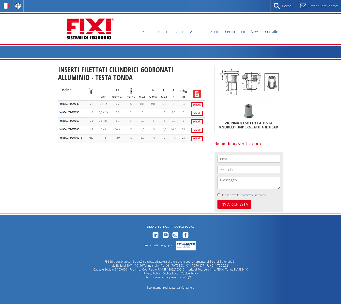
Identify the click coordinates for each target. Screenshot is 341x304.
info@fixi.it (189, 277)
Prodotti (163, 31)
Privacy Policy (151, 273)
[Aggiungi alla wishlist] (61, 104)
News (255, 31)
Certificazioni (235, 31)
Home (146, 31)
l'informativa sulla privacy (253, 195)
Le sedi (213, 31)
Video (180, 31)
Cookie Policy (189, 273)
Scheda (197, 104)
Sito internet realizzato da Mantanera (170, 287)
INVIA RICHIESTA (234, 204)
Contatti (271, 31)
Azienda (196, 31)
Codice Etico (170, 273)
